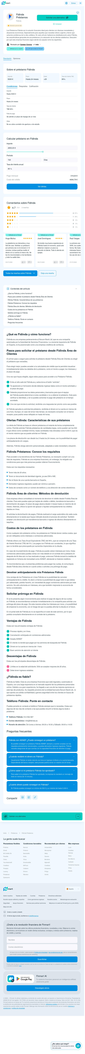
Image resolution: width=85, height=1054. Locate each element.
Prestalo (5, 868)
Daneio (47, 856)
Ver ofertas (42, 186)
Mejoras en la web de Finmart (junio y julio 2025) (63, 903)
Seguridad (6, 903)
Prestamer (6, 874)
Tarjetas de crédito (21, 896)
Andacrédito (48, 847)
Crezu (5, 859)
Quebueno (6, 877)
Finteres (5, 847)
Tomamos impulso (73, 865)
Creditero (6, 865)
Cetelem (25, 868)
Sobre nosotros (8, 896)
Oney (69, 868)
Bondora (47, 859)
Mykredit (47, 862)
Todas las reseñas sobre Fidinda (18, 273)
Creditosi (47, 865)
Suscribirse (42, 959)
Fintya (46, 871)
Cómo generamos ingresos (36, 899)
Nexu (69, 856)
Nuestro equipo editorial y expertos (13, 899)
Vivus (25, 859)
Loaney (5, 871)
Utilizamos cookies (51, 1004)
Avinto (46, 874)
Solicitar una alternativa (55, 17)
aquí (20, 966)
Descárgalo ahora (42, 988)
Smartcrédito (27, 862)
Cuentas (32, 896)
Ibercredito (26, 853)
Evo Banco (71, 859)
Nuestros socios (52, 899)
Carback (70, 862)
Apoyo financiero (18, 903)
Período (10, 155)
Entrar (73, 3)
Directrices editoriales (54, 896)
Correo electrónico (15, 947)
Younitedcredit (7, 862)
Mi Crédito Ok (7, 853)
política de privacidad (18, 1008)
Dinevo (25, 871)
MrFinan (25, 865)
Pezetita (5, 856)
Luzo (69, 847)
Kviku (25, 856)
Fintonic (25, 850)
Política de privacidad (40, 952)
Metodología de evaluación (68, 899)
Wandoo (25, 874)
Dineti (5, 850)
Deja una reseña (47, 273)
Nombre (11, 940)
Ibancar (25, 847)
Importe (10, 143)
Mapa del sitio (7, 907)
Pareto (70, 871)
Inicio (5, 833)
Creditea (70, 850)
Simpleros (48, 868)
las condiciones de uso (56, 952)
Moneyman (48, 850)
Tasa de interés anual (15, 164)
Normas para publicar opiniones (36, 903)
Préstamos (14, 833)
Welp (46, 853)
